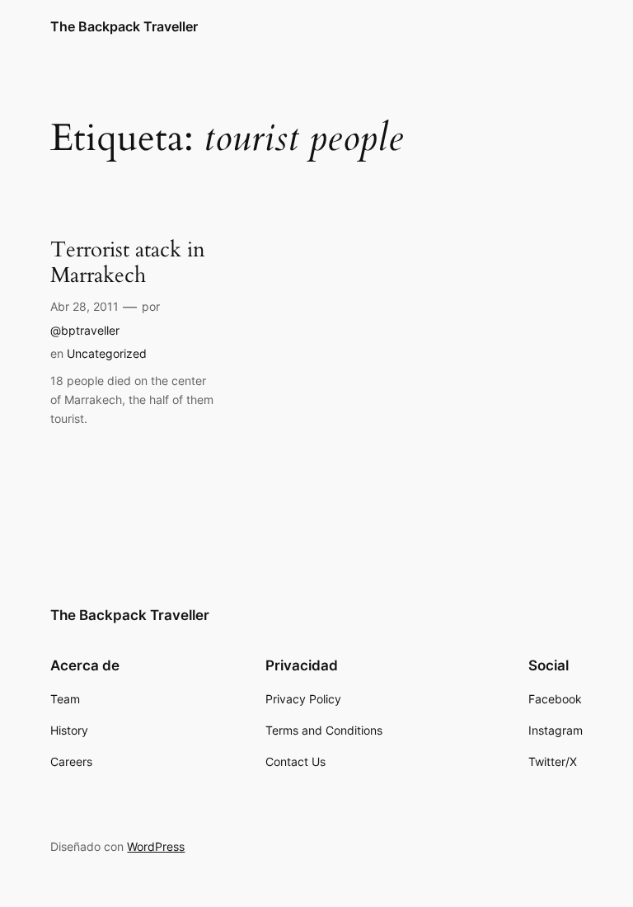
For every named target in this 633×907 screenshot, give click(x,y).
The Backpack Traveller (124, 26)
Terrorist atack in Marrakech (127, 263)
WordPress (156, 846)
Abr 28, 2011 (84, 306)
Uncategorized (107, 353)
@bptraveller (85, 330)
